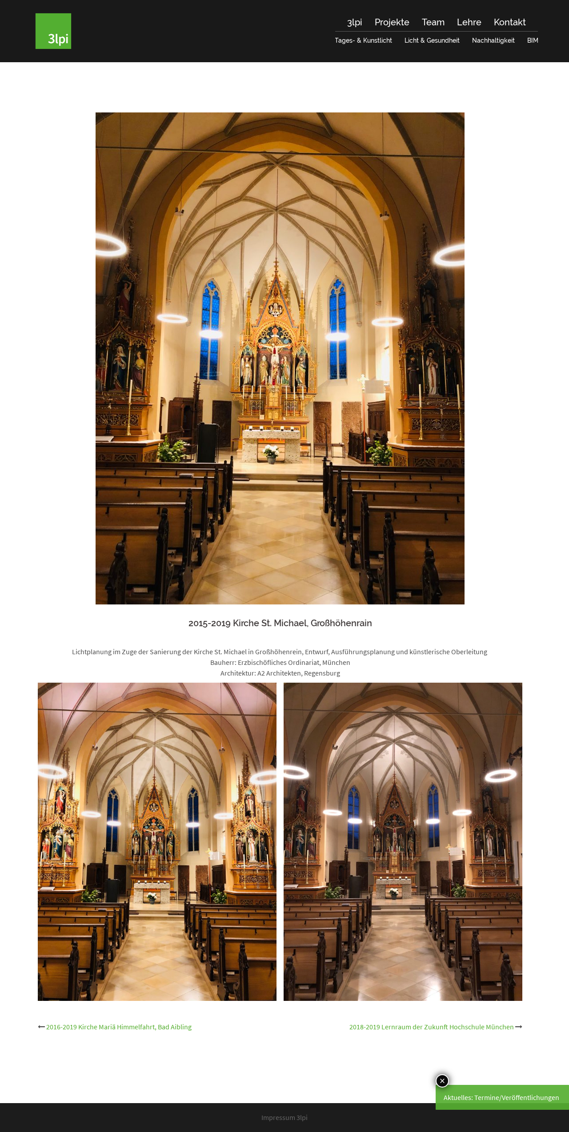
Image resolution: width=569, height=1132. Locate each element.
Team (433, 22)
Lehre (469, 22)
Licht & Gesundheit (432, 40)
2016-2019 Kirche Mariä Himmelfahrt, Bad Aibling (119, 1026)
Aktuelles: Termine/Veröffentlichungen (501, 1097)
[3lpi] (53, 30)
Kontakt (510, 22)
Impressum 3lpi (284, 1117)
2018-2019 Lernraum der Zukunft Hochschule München (431, 1026)
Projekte (392, 22)
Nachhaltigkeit (493, 40)
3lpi (354, 22)
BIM (532, 40)
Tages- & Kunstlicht (363, 40)
